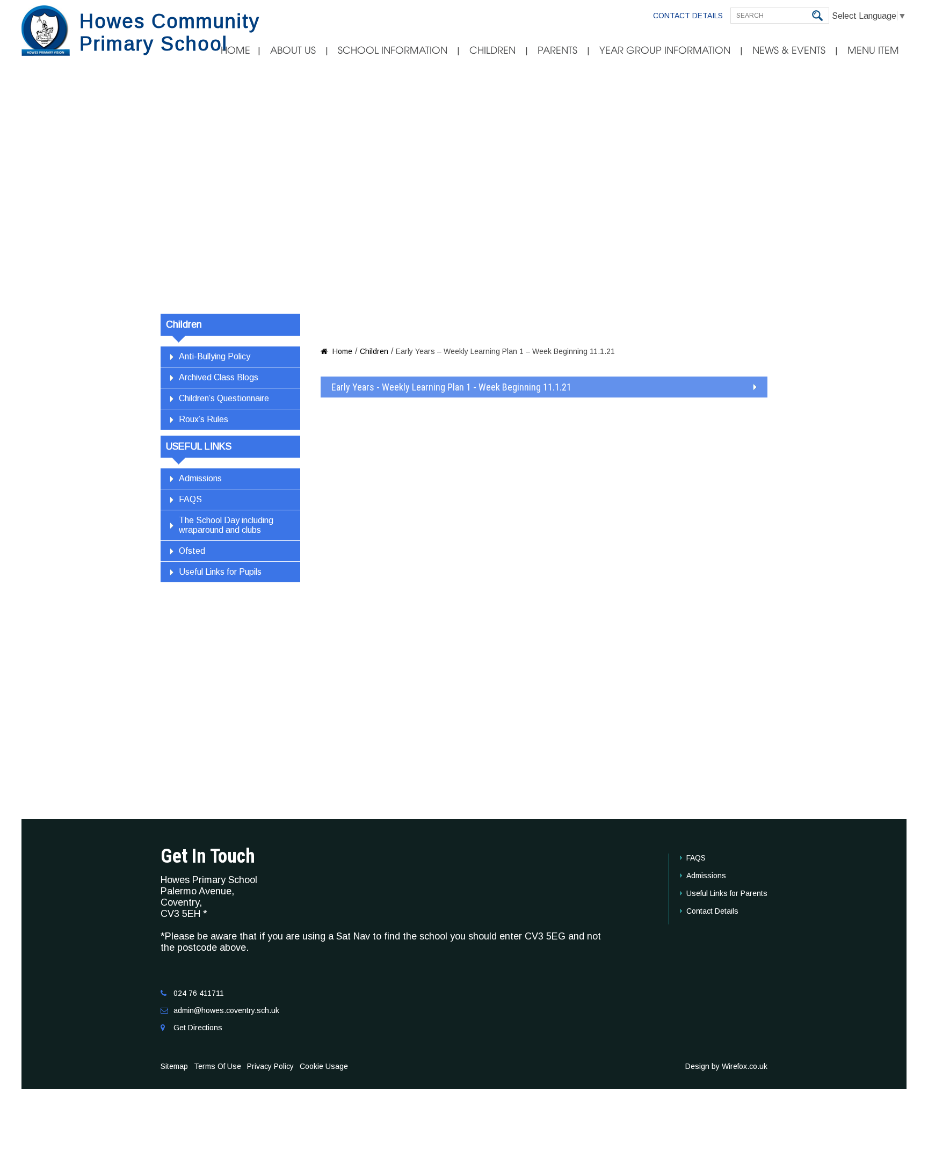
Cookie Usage (324, 1066)
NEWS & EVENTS (788, 50)
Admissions (200, 478)
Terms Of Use (217, 1066)
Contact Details (688, 15)
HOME (235, 50)
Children (492, 50)
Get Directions (197, 1027)
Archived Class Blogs (218, 377)
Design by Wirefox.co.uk (726, 1066)
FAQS (190, 499)
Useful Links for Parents (726, 893)
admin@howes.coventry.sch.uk (226, 1010)
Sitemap (174, 1066)
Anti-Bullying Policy (214, 356)
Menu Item (873, 50)
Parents (557, 50)
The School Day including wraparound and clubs (226, 525)
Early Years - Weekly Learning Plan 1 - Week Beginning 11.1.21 (451, 387)
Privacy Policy (270, 1066)
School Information (392, 50)
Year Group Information (664, 50)
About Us (293, 50)
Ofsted (192, 550)
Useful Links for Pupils (220, 571)
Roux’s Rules (203, 419)
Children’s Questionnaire (224, 398)
